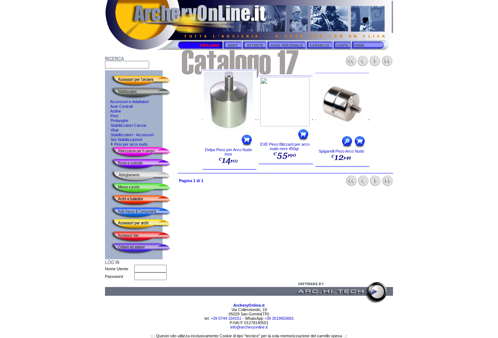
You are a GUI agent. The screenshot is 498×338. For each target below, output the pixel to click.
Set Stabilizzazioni (123, 139)
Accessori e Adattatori (127, 101)
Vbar (112, 130)
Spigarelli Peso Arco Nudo (341, 151)
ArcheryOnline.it (249, 305)
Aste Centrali (119, 106)
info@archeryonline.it (249, 327)
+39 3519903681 (279, 318)
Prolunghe (116, 120)
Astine (113, 111)
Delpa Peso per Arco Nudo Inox (228, 152)
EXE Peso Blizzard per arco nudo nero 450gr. (285, 146)
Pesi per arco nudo (130, 144)
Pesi (111, 116)
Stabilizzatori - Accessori (129, 135)
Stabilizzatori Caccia (125, 125)
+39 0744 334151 (225, 318)
